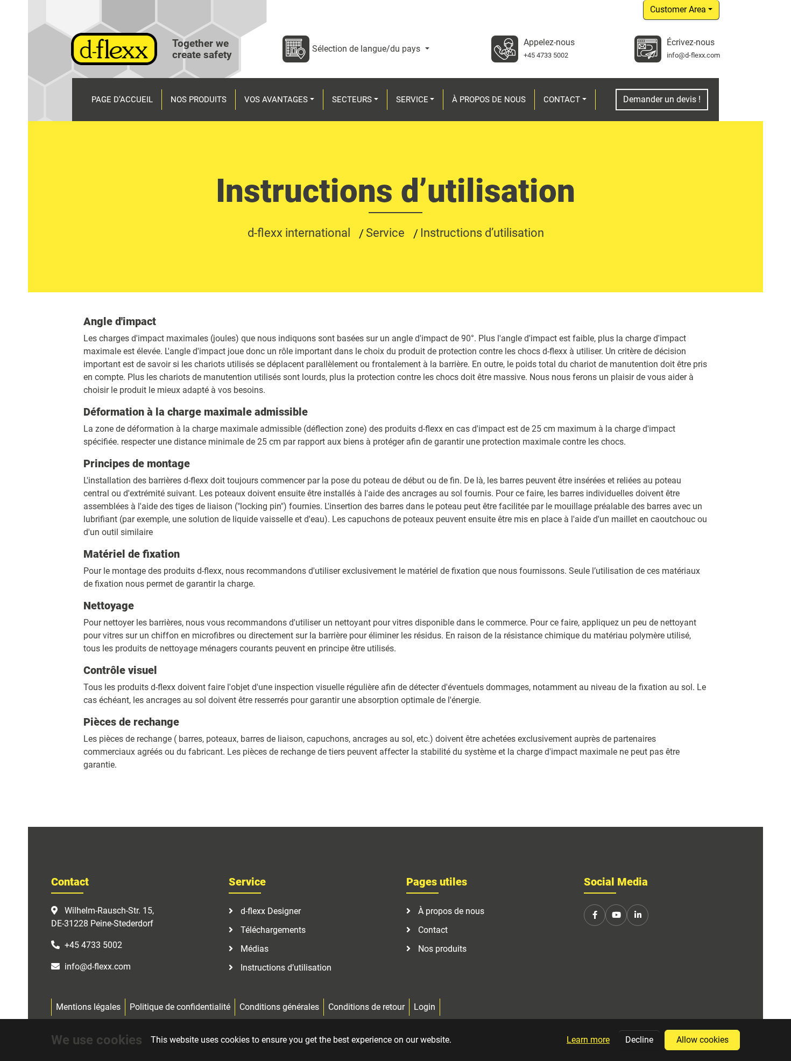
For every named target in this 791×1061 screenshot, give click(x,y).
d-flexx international (300, 233)
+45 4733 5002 (546, 55)
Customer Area (678, 9)
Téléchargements (272, 930)
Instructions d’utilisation (482, 233)
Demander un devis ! (662, 99)
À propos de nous (450, 911)
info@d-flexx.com (693, 55)
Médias (253, 949)
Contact (432, 930)
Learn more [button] (588, 1040)
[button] (279, 99)
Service (386, 233)
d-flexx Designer (269, 911)
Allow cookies (702, 1040)
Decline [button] (639, 1040)
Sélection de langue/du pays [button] (367, 49)
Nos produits (441, 949)
